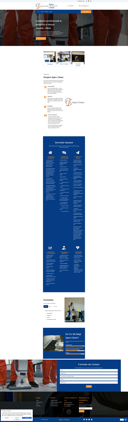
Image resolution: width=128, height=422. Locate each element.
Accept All (27, 417)
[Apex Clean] (42, 6)
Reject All (16, 417)
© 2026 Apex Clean (44, 419)
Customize (7, 417)
